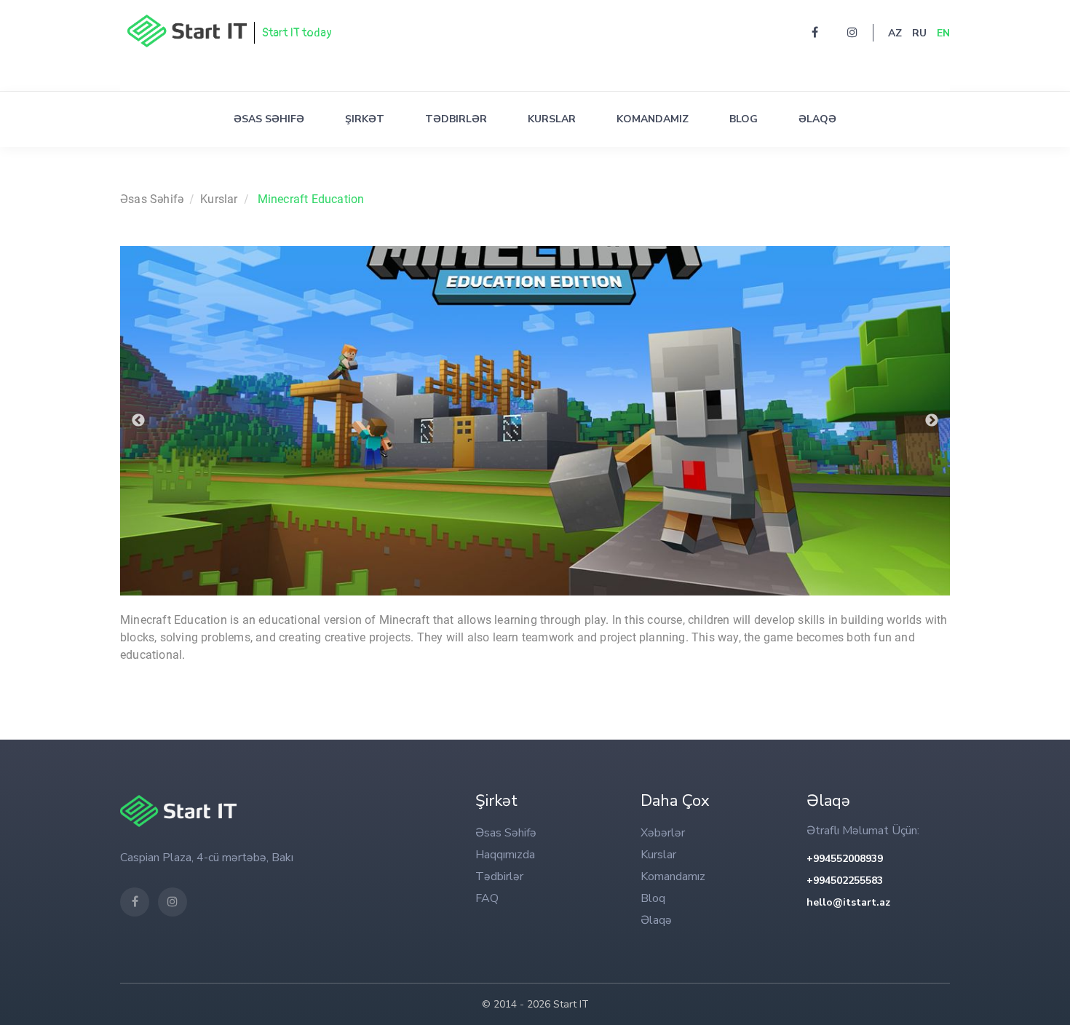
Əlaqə (817, 119)
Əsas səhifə (269, 119)
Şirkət (364, 119)
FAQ (487, 898)
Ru (919, 33)
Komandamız (653, 119)
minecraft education (311, 199)
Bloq (653, 898)
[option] (535, 420)
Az (895, 33)
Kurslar (552, 119)
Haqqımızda (505, 855)
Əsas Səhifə (151, 199)
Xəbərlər (663, 833)
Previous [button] (138, 420)
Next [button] (931, 420)
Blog (743, 119)
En (943, 33)
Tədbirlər (456, 119)
